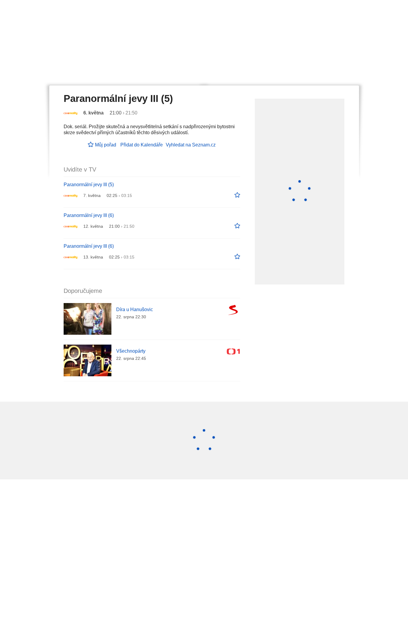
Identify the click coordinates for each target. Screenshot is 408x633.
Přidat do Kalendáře (141, 144)
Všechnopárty (130, 351)
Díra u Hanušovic (134, 309)
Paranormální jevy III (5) (89, 184)
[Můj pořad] (237, 195)
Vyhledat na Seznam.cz (191, 144)
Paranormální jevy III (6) (89, 215)
